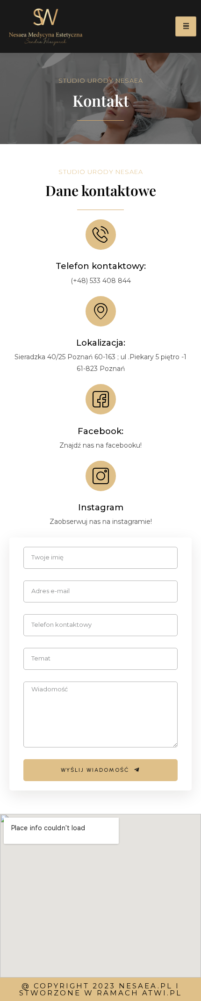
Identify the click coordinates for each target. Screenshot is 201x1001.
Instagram (100, 507)
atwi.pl (162, 992)
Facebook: (100, 431)
